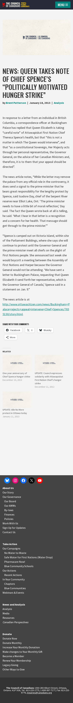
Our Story (8, 492)
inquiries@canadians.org (39, 692)
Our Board (10, 501)
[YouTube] (40, 480)
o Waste (21, 553)
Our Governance (12, 497)
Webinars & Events (13, 592)
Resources (8, 617)
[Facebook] (23, 480)
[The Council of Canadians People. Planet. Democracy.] (16, 4)
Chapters (9, 583)
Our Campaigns (11, 548)
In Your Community (14, 579)
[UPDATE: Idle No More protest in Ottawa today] (17, 399)
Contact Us (9, 532)
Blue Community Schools (18, 566)
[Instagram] (15, 480)
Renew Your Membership (17, 660)
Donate (7, 634)
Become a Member (13, 656)
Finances (9, 514)
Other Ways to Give (14, 669)
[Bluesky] (7, 480)
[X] (32, 480)
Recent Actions (13, 575)
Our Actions (9, 570)
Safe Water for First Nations (20, 557)
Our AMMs (10, 505)
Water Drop (45, 557)
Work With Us (10, 523)
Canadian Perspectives (15, 622)
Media (6, 613)
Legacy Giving (10, 665)
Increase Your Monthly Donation (21, 647)
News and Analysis (14, 604)
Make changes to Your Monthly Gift (22, 651)
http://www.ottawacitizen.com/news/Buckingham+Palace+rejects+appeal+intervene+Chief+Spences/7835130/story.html (36, 309)
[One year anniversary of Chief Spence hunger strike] (17, 363)
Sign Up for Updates (14, 527)
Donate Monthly (12, 643)
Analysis (59, 102)
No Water (10, 553)
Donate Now (10, 638)
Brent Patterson (16, 102)
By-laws (8, 510)
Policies (8, 519)
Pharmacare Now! (14, 561)
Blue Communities (15, 588)
